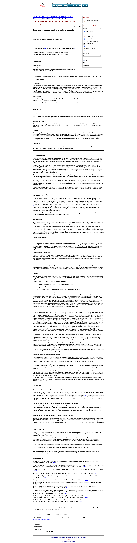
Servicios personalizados (92, 20)
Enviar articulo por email (92, 51)
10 (85, 395)
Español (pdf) (89, 36)
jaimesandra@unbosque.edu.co (41, 519)
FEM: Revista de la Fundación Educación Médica (53, 17)
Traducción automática (91, 48)
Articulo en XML (90, 39)
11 (53, 423)
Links (53, 462)
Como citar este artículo (92, 43)
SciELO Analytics (90, 31)
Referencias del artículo (92, 41)
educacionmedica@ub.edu (68, 541)
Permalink (87, 65)
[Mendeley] (84, 60)
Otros (86, 60)
